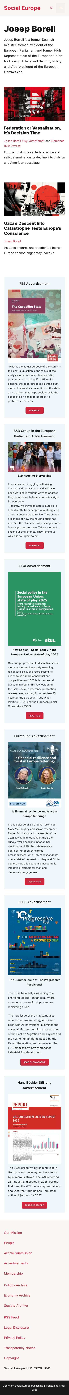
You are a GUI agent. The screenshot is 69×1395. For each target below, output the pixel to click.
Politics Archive (15, 1285)
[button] (51, 8)
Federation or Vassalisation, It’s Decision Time (32, 130)
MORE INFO (34, 545)
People (9, 1243)
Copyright (11, 1358)
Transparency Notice (19, 1348)
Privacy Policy (14, 1338)
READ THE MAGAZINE (35, 1062)
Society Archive (16, 1306)
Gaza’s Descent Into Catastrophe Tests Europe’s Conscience (32, 228)
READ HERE (34, 715)
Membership (13, 1273)
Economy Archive (17, 1295)
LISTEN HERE (34, 881)
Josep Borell (12, 141)
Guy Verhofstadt (33, 141)
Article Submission (18, 1253)
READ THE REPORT (34, 1205)
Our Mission (13, 1233)
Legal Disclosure (16, 1327)
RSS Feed (11, 1317)
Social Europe (22, 8)
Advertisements (16, 1263)
